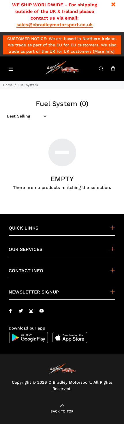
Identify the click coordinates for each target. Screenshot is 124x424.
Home (8, 85)
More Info (103, 51)
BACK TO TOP (62, 411)
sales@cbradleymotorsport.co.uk (54, 24)
